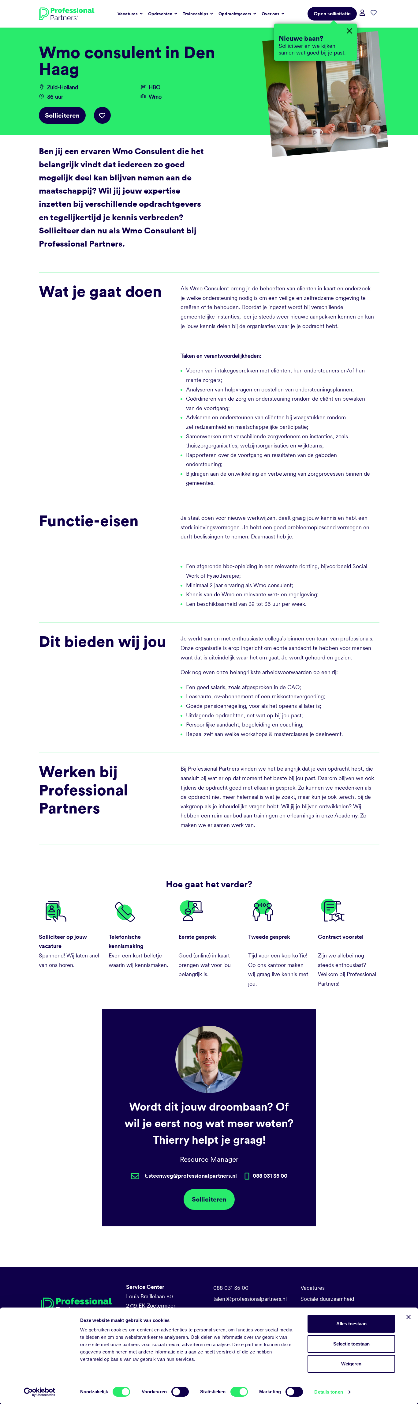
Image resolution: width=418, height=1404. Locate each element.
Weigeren (351, 1363)
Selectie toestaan (351, 1343)
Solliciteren (62, 115)
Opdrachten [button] (160, 14)
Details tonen (328, 1392)
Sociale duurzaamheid (327, 1299)
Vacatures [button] (128, 14)
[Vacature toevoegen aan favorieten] (102, 115)
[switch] (180, 1392)
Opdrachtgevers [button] (235, 14)
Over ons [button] (271, 14)
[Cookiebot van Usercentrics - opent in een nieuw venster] (39, 1392)
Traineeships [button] (196, 14)
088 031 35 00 (230, 1288)
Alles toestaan (351, 1323)
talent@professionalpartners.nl (250, 1299)
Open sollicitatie (332, 14)
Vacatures (312, 1288)
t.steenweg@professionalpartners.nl (191, 1175)
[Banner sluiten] (408, 1317)
